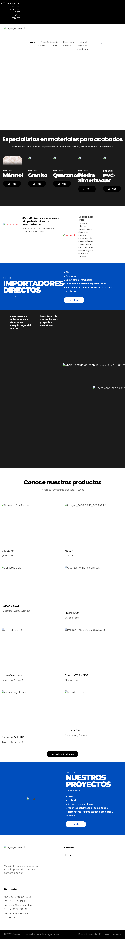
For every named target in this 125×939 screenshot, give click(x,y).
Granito (25, 610)
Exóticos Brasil (10, 610)
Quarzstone (9, 555)
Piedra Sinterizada (13, 680)
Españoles (71, 735)
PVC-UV (69, 555)
